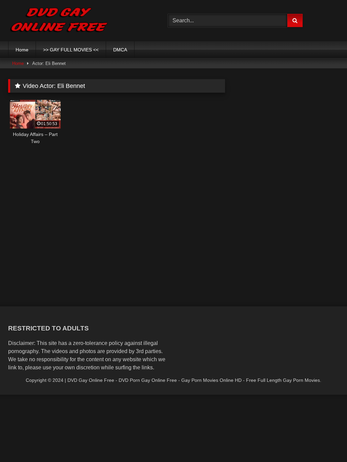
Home (22, 49)
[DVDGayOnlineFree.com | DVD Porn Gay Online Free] (77, 20)
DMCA (120, 49)
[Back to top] (326, 441)
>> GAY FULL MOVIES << (71, 49)
